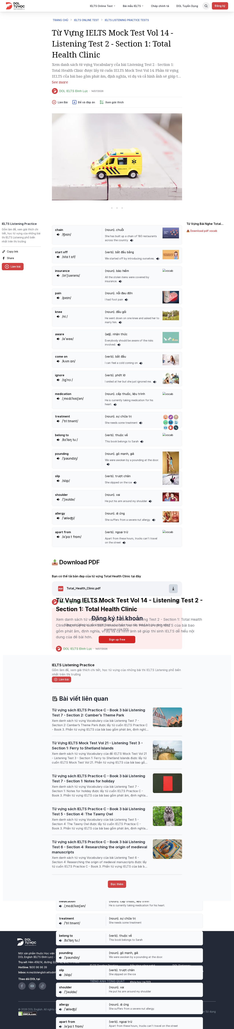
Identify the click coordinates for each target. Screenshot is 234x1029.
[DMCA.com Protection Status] (27, 1013)
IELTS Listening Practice (19, 224)
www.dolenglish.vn (67, 957)
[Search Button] (206, 6)
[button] (206, 231)
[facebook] (177, 602)
